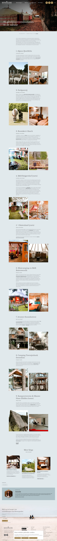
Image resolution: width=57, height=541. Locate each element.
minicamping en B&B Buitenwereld (21, 276)
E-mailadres (4, 516)
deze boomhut (36, 363)
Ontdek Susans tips (40, 478)
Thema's (32, 528)
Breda (26, 135)
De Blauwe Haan (32, 404)
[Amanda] (8, 493)
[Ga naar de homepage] (7, 2)
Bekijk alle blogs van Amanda (19, 496)
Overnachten (5, 484)
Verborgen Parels (33, 529)
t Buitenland (31, 230)
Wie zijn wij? (45, 528)
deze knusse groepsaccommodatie (29, 94)
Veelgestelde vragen (46, 536)
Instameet (44, 533)
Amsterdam (28, 187)
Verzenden (4, 520)
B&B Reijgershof (28, 188)
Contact (44, 529)
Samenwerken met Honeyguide (47, 532)
